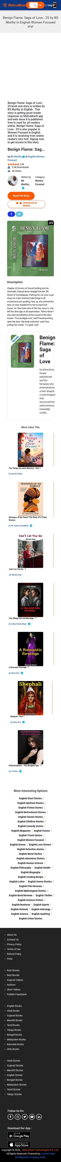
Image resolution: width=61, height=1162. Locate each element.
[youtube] (32, 1117)
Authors (11, 984)
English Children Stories (31, 821)
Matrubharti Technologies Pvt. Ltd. (41, 1150)
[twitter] (25, 1117)
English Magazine (20, 830)
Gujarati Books (15, 1015)
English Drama (18, 844)
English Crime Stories (30, 918)
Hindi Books (13, 1010)
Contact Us (13, 939)
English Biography (30, 872)
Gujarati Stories (15, 1065)
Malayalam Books (16, 1039)
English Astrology (41, 909)
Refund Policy (14, 954)
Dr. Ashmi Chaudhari (20, 526)
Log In (51, 5)
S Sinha (14, 771)
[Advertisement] (30, 65)
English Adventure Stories (31, 858)
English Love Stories (40, 844)
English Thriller (44, 895)
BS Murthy (16, 156)
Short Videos (13, 989)
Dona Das (15, 673)
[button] (35, 5)
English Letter (17, 881)
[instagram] (18, 1117)
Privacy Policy (14, 944)
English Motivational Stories (30, 812)
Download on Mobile (30, 204)
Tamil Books (13, 1025)
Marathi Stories (15, 1070)
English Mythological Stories (30, 890)
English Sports (41, 904)
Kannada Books (15, 1044)
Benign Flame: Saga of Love (47, 349)
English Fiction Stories (30, 807)
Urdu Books (13, 1049)
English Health (42, 867)
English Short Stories (30, 798)
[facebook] (10, 1117)
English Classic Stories (30, 817)
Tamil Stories (13, 1089)
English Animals (19, 909)
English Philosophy (21, 867)
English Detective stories (30, 849)
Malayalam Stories (16, 1084)
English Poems (42, 830)
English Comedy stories (30, 826)
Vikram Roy (17, 575)
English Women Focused (30, 840)
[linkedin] (39, 1117)
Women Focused (39, 182)
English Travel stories (30, 835)
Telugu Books (14, 1030)
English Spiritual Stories (30, 803)
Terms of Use (14, 949)
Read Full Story (21, 195)
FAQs (10, 958)
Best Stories (13, 970)
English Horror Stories (40, 881)
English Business (21, 904)
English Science (19, 914)
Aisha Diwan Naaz (19, 624)
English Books (14, 1006)
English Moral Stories (30, 853)
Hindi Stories (13, 1060)
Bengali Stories (15, 1079)
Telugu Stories (14, 1094)
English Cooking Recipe (30, 877)
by (10, 474)
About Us (12, 934)
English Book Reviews (20, 895)
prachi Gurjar (16, 474)
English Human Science (30, 863)
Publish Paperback (17, 994)
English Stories (14, 1075)
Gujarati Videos (15, 980)
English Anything (41, 914)
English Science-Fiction (30, 900)
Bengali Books (14, 1034)
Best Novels (13, 975)
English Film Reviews (30, 886)
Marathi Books (14, 1020)
